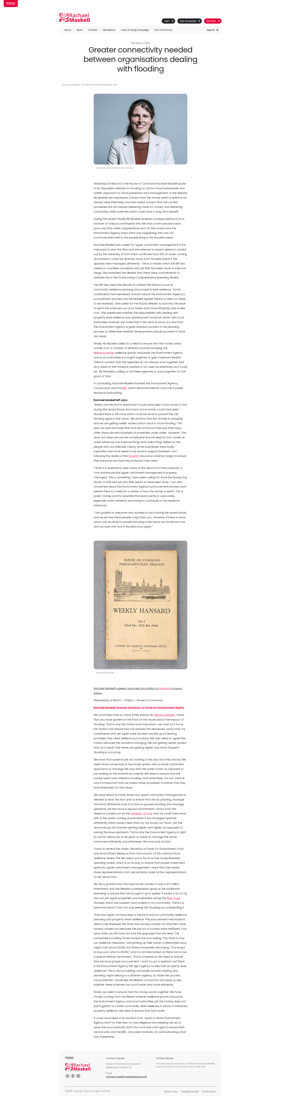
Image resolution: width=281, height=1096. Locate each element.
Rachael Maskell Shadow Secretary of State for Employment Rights (139, 707)
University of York (142, 813)
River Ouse (173, 898)
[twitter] (67, 1076)
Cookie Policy (209, 1091)
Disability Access (190, 1091)
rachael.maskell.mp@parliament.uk (126, 1076)
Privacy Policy (171, 1091)
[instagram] (78, 1076)
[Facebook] (73, 1076)
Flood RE (133, 456)
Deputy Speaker (164, 715)
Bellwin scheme (103, 353)
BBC (124, 388)
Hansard (164, 688)
